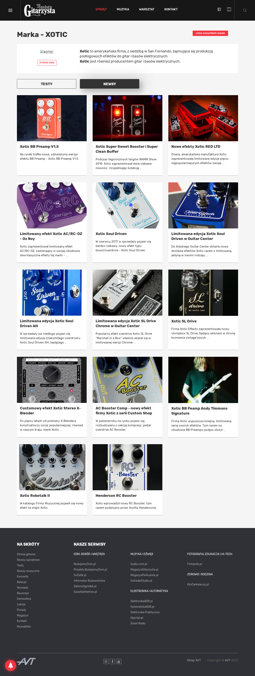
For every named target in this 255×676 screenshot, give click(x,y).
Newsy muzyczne (28, 571)
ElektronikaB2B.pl (141, 601)
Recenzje (23, 593)
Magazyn (22, 615)
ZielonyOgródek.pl (85, 586)
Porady (21, 610)
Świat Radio (137, 623)
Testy (20, 565)
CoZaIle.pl (80, 575)
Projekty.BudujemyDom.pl (90, 569)
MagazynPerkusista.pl (144, 575)
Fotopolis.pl (194, 564)
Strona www (46, 62)
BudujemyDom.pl (85, 564)
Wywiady (22, 587)
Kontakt (171, 9)
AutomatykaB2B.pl (142, 606)
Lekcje (21, 604)
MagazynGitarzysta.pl (144, 569)
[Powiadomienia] (10, 665)
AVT (227, 660)
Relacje (21, 582)
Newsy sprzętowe (28, 560)
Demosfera (24, 599)
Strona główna (26, 554)
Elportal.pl (136, 618)
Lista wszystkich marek (210, 33)
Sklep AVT (194, 660)
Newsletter (24, 626)
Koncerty (22, 576)
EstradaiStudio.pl (141, 580)
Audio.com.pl (138, 564)
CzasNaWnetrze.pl (85, 592)
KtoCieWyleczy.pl (198, 584)
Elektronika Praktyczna (145, 612)
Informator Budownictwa (89, 580)
